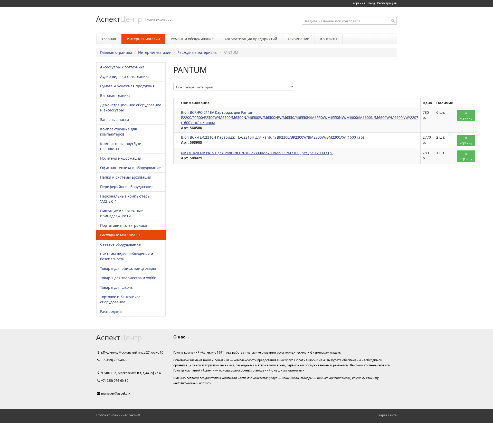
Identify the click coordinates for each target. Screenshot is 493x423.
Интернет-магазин (155, 52)
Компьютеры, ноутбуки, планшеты (121, 146)
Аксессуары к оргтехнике (122, 67)
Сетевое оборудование (120, 244)
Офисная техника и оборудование (130, 167)
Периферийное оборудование (127, 186)
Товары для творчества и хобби (128, 277)
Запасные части (114, 119)
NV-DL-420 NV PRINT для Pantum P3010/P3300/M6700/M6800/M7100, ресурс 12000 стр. (257, 152)
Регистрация (387, 3)
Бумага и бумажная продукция (127, 86)
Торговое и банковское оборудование (120, 299)
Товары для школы (117, 287)
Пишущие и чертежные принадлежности (121, 213)
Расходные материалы (197, 52)
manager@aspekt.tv (115, 393)
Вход (371, 3)
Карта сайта (387, 415)
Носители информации (120, 158)
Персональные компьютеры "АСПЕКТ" (125, 199)
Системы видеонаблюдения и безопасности (126, 256)
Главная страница (116, 52)
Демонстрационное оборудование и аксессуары (130, 107)
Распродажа (111, 311)
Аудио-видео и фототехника (124, 76)
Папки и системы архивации (125, 177)
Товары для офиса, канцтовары (128, 268)
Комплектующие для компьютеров (118, 132)
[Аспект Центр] (118, 20)
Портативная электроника (123, 225)
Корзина (359, 3)
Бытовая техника (115, 95)
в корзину (466, 115)
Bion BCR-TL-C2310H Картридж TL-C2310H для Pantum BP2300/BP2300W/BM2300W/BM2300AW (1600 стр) (272, 137)
